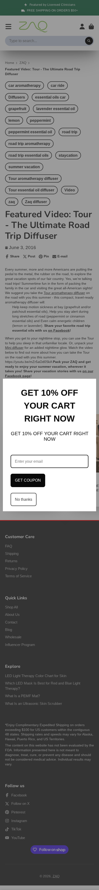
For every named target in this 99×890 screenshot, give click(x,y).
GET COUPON (28, 480)
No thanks (23, 499)
